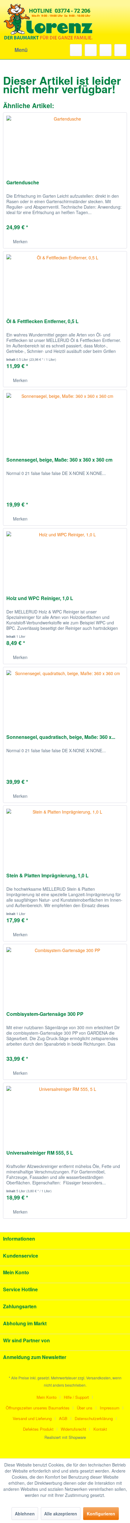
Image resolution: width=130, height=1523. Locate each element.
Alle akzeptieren (60, 1514)
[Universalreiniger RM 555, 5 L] (65, 1113)
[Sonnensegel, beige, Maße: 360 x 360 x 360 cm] (65, 420)
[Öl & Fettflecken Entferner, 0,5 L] (65, 281)
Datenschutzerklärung (94, 1418)
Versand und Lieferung (32, 1418)
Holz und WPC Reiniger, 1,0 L (39, 598)
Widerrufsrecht (73, 1429)
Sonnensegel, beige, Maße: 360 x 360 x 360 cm (59, 460)
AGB (63, 1418)
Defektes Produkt (38, 1429)
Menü (21, 49)
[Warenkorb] (120, 50)
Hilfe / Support (76, 1397)
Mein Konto (47, 1397)
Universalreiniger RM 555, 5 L (39, 1153)
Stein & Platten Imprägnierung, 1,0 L (47, 875)
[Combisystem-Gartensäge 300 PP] (65, 974)
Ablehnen (25, 1514)
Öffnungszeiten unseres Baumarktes (38, 1408)
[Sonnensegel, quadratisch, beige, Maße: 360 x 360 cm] (65, 697)
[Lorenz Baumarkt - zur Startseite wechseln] (48, 30)
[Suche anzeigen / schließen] (76, 50)
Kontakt (100, 1429)
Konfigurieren (101, 1514)
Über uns (85, 1408)
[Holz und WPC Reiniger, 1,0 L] (65, 558)
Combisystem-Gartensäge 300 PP (44, 1014)
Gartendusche (22, 182)
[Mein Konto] (105, 50)
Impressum (109, 1408)
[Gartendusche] (65, 143)
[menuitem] (15, 50)
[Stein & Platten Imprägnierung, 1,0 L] (65, 836)
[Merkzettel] (91, 50)
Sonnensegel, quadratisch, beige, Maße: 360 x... (60, 737)
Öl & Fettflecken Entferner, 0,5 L (42, 321)
